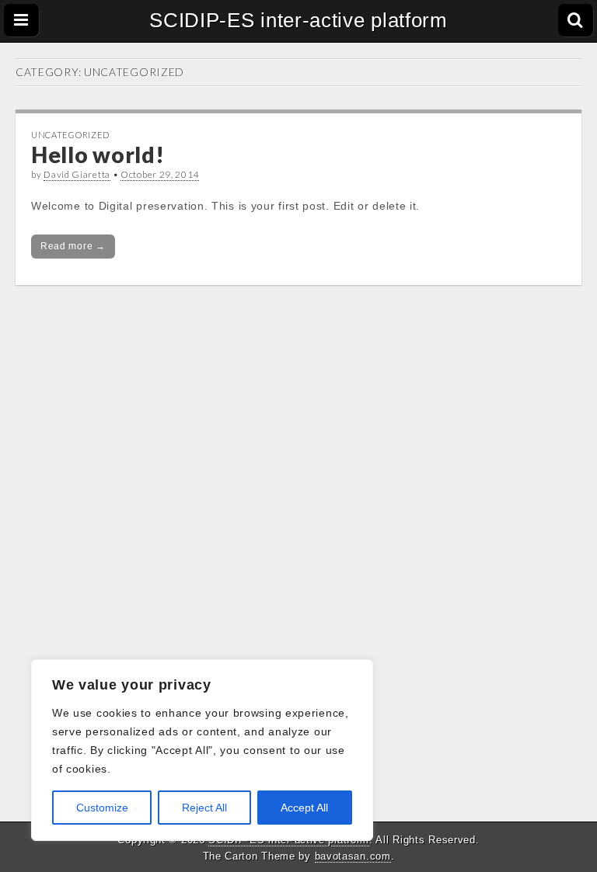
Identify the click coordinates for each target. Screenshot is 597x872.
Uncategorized (70, 135)
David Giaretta (77, 174)
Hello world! (97, 154)
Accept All (304, 807)
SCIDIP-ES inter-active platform (298, 20)
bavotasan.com (353, 856)
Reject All (204, 807)
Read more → (73, 246)
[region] (202, 750)
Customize (102, 807)
